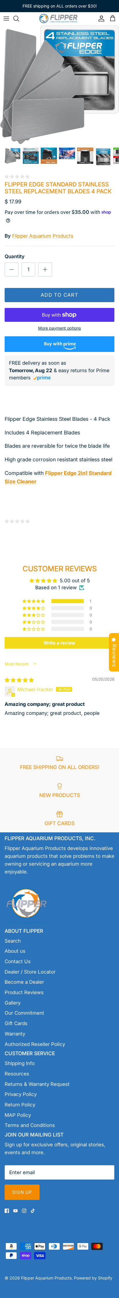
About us (15, 951)
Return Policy (20, 1105)
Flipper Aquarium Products (42, 236)
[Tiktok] (33, 1211)
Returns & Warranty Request (37, 1084)
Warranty (15, 1034)
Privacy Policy (21, 1094)
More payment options (59, 328)
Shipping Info (20, 1063)
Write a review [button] (59, 643)
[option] (59, 84)
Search (13, 941)
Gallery (13, 1003)
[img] (19, 680)
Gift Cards (16, 1023)
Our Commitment (24, 1013)
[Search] (19, 18)
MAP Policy (18, 1115)
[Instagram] (24, 1211)
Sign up (22, 1192)
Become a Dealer (24, 982)
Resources (17, 1074)
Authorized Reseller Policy (35, 1044)
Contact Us (18, 961)
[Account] (100, 18)
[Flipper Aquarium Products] (59, 18)
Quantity (15, 256)
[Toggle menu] (6, 18)
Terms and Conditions (30, 1125)
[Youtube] (15, 1211)
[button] (34, 601)
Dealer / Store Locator (30, 972)
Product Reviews (24, 992)
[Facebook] (7, 1211)
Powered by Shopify (93, 1277)
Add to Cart (59, 295)
